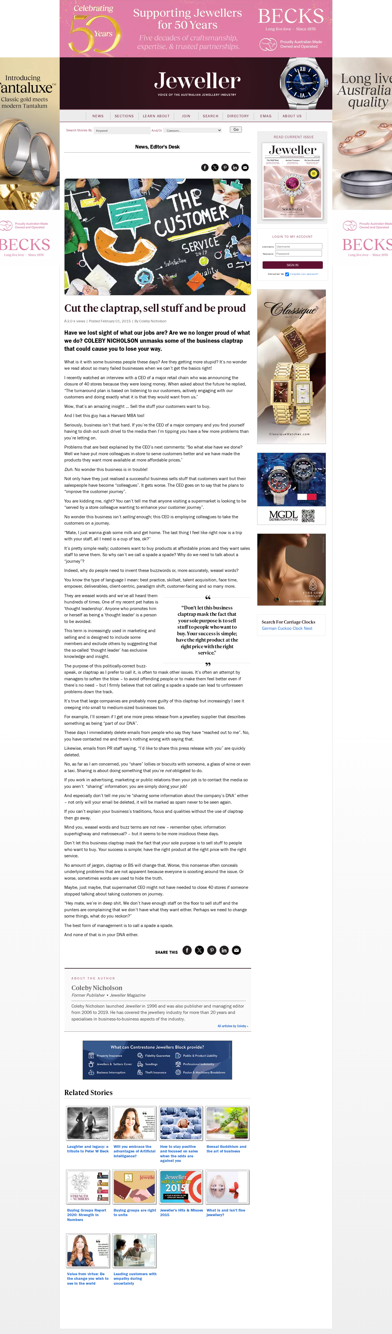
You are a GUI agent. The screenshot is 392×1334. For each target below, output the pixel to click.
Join (186, 116)
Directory (238, 116)
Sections (124, 116)
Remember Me (276, 274)
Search (210, 116)
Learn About (156, 116)
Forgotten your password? (304, 274)
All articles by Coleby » (233, 1026)
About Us (292, 116)
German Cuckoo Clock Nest (287, 628)
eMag (265, 116)
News (98, 116)
